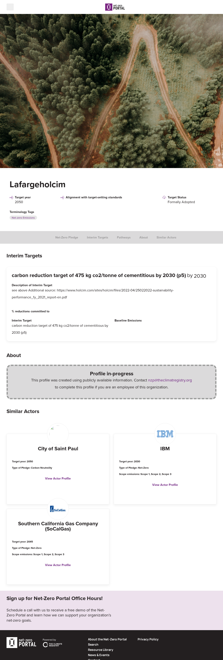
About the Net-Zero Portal (107, 639)
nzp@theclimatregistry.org (170, 380)
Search (93, 644)
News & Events (99, 655)
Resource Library (100, 650)
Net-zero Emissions (23, 217)
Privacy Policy (148, 639)
